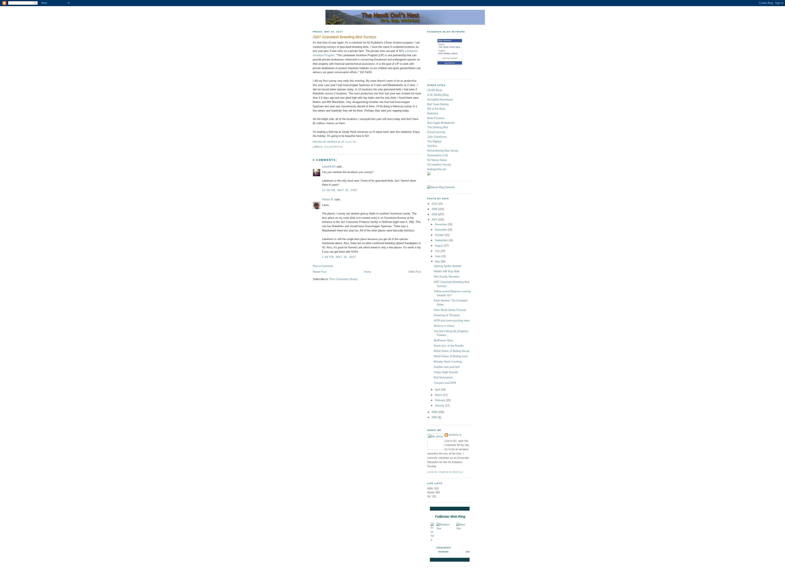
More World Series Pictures (450, 309)
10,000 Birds (434, 90)
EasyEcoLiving (436, 132)
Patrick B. (328, 199)
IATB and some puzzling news (452, 320)
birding (446, 53)
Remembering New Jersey (442, 150)
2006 (435, 412)
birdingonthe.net (436, 169)
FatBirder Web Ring (450, 516)
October (440, 235)
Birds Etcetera (435, 118)
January (440, 405)
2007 (435, 219)
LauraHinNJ (329, 166)
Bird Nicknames (443, 377)
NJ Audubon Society (439, 164)
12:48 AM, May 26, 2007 (340, 190)
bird (440, 53)
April (438, 389)
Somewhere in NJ (437, 155)
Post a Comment (323, 266)
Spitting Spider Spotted (447, 266)
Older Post (414, 271)
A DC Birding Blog (438, 94)
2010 (435, 203)
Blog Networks (450, 63)
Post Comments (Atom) (343, 279)
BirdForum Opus (443, 340)
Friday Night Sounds (446, 372)
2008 (435, 214)
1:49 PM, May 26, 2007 (339, 257)
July (438, 250)
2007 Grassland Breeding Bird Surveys (344, 37)
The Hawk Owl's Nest (449, 47)
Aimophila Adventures (440, 99)
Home (367, 271)
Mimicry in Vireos (444, 325)
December (441, 224)
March (439, 394)
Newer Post (319, 271)
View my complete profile (445, 472)
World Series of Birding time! (451, 356)
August (439, 245)
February (440, 400)
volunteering (333, 147)
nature (454, 53)
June (438, 256)
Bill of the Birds (436, 108)
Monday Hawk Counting (448, 361)
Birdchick (432, 113)
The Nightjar (434, 141)
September (442, 240)
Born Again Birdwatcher (441, 122)
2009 (435, 209)
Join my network (449, 58)
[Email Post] (357, 142)
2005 (435, 417)
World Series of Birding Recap (451, 351)
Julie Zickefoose (437, 136)
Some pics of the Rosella (449, 345)
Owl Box (432, 145)
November (441, 229)
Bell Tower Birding (438, 104)
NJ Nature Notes (437, 160)
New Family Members (447, 276)
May (438, 261)
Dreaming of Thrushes (447, 315)
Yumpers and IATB (445, 382)
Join (467, 551)
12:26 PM (350, 142)
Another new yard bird (447, 366)
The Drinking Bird (437, 127)
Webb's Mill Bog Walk (447, 271)
